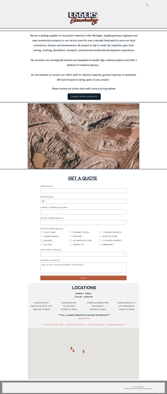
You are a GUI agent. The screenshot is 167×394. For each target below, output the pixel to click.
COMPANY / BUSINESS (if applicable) (53, 207)
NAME (46, 186)
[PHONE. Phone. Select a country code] (44, 201)
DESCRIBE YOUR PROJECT (50, 260)
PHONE (46, 197)
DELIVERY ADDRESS (51, 218)
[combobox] (83, 254)
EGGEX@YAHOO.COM (115, 325)
